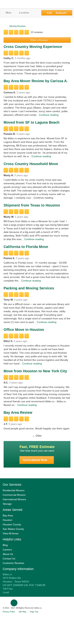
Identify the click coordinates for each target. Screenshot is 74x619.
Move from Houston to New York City (35, 371)
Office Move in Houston (24, 330)
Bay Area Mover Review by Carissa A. (36, 81)
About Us (8, 554)
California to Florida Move (26, 247)
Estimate (61, 12)
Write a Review (38, 40)
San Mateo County (13, 528)
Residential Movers (13, 490)
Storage (7, 503)
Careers (7, 549)
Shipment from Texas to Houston (32, 205)
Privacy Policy (9, 612)
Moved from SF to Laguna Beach (31, 122)
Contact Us (9, 558)
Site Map (22, 612)
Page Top (34, 612)
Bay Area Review (18, 412)
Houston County (12, 524)
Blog (5, 545)
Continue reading (49, 114)
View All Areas (10, 533)
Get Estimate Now (35, 459)
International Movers (14, 499)
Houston (7, 520)
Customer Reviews (13, 563)
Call (49, 12)
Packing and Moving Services (29, 288)
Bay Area (8, 515)
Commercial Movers (14, 494)
